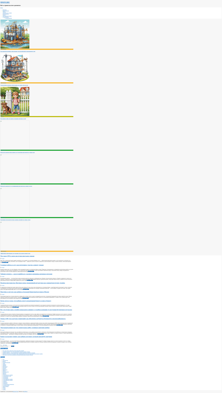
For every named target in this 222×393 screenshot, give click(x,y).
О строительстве (6, 385)
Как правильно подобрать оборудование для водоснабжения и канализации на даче (17, 51)
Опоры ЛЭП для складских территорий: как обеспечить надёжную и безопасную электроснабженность (33, 318)
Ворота (4, 361)
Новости (4, 372)
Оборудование (3, 49)
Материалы (5, 369)
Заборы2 (4, 365)
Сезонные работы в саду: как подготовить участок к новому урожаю (22, 265)
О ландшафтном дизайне (8, 379)
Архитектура (3, 150)
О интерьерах (5, 377)
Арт (3, 359)
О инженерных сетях (7, 376)
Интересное (5, 366)
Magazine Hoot (15, 391)
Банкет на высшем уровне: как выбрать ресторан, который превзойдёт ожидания (26, 336)
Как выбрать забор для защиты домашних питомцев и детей (13, 118)
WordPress (25, 391)
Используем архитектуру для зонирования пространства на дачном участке (16, 186)
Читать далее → (5, 262)
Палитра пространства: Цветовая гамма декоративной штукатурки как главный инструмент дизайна (32, 283)
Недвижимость (6, 371)
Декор (4, 363)
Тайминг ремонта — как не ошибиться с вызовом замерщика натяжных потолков (26, 274)
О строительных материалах (8, 384)
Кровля (4, 368)
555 (3, 345)
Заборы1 (2, 116)
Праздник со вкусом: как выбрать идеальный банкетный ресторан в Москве (24, 292)
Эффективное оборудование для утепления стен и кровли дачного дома (15, 253)
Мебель (4, 370)
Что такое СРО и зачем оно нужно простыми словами (17, 256)
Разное (4, 387)
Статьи (3, 258)
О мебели (5, 381)
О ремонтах (5, 382)
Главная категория (6, 362)
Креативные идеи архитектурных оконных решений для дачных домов (15, 219)
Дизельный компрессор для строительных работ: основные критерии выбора (24, 327)
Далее (6, 345)
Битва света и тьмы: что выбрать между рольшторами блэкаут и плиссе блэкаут (25, 301)
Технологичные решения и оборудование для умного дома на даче (14, 85)
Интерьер (5, 367)
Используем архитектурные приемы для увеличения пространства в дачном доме (17, 152)
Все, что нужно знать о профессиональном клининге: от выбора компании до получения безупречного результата (36, 309)
